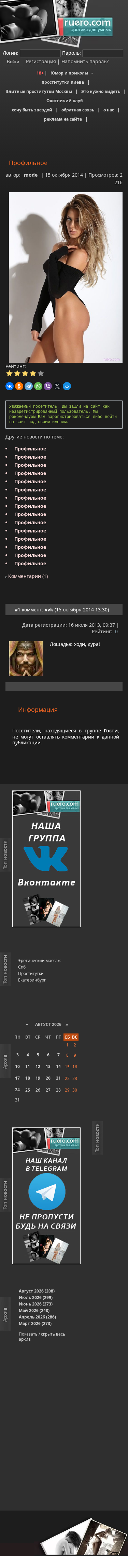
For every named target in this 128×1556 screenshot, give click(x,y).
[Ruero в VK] (46, 859)
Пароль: (71, 53)
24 (17, 1090)
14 (58, 1066)
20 (48, 1078)
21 (58, 1078)
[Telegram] (29, 386)
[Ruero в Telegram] (46, 1196)
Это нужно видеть (100, 91)
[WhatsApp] (38, 386)
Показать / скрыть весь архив (42, 1336)
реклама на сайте (63, 119)
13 (48, 1066)
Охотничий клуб (64, 101)
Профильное (30, 448)
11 (27, 1066)
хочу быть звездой (32, 110)
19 (37, 1078)
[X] (57, 386)
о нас (108, 110)
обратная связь (77, 110)
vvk (49, 609)
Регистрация (40, 61)
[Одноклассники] (19, 386)
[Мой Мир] (67, 386)
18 (27, 1078)
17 (17, 1078)
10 (17, 1066)
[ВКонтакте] (9, 386)
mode (31, 175)
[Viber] (48, 386)
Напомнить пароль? (85, 61)
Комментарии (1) (27, 576)
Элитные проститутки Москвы (39, 91)
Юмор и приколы (69, 73)
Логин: (10, 53)
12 (37, 1066)
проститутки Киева (63, 82)
